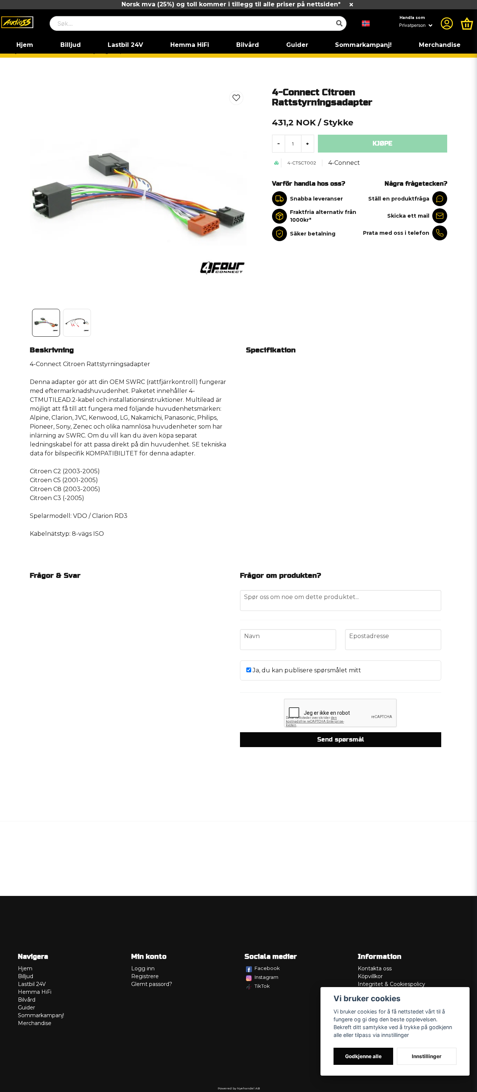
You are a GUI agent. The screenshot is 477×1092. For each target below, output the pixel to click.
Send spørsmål (340, 739)
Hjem (24, 44)
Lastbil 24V (125, 44)
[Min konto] (447, 23)
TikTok (262, 986)
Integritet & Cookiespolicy (391, 984)
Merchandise (440, 44)
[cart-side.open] (467, 23)
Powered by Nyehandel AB (239, 1088)
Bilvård (247, 44)
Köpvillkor (370, 976)
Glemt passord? (151, 984)
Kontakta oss (375, 968)
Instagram (266, 977)
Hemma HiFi (189, 44)
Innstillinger (427, 1056)
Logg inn (143, 968)
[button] (365, 23)
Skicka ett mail (408, 215)
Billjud (70, 44)
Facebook (267, 968)
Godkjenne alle (363, 1056)
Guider (297, 44)
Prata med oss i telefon (396, 233)
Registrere (145, 976)
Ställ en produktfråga (398, 198)
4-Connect (344, 162)
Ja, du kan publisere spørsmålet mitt (306, 670)
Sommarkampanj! (363, 44)
